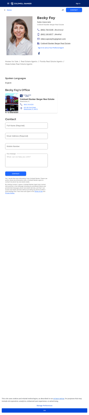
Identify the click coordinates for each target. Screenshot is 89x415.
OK (44, 410)
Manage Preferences (44, 406)
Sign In (78, 3)
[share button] (63, 10)
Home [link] (9, 10)
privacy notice (58, 399)
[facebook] (39, 54)
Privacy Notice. (10, 193)
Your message (11, 154)
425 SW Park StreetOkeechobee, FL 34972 (31, 108)
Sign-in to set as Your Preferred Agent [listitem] (51, 48)
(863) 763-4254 (29, 104)
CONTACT (74, 10)
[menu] (9, 3)
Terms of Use (39, 191)
